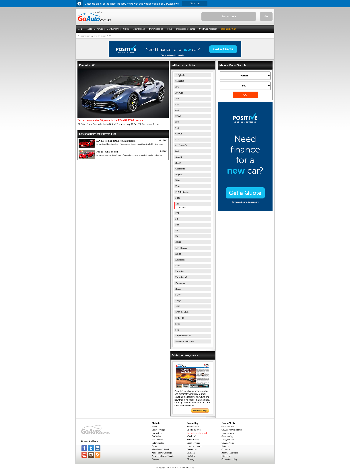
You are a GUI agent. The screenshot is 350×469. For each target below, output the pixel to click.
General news (193, 449)
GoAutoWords (227, 443)
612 (177, 128)
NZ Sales (191, 456)
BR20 (178, 163)
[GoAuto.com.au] (93, 23)
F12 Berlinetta (181, 192)
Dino (177, 180)
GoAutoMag (227, 436)
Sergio (178, 300)
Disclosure (226, 456)
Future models (158, 443)
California (180, 168)
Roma (178, 289)
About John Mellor (229, 452)
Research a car (193, 426)
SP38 (177, 324)
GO (266, 16)
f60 (110, 36)
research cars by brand (89, 36)
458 (177, 104)
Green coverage (193, 443)
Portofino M (181, 277)
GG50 (178, 242)
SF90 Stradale (181, 312)
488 (177, 110)
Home (154, 426)
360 (177, 98)
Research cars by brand (197, 433)
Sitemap (155, 459)
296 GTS (179, 93)
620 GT (178, 133)
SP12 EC (179, 318)
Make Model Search (160, 449)
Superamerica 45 (183, 335)
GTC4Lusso (181, 248)
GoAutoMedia (227, 426)
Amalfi (178, 157)
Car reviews (157, 433)
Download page (200, 410)
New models (157, 439)
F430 (177, 198)
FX (176, 236)
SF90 (177, 306)
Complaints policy (229, 459)
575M (178, 116)
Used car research (194, 446)
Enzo (177, 186)
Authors (225, 446)
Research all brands (184, 341)
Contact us (226, 449)
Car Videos (157, 436)
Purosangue (180, 283)
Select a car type (194, 430)
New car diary (193, 439)
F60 (177, 203)
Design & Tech (227, 439)
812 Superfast (181, 145)
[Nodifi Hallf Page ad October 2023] (245, 210)
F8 (176, 219)
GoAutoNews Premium (231, 430)
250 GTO (179, 81)
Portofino (179, 271)
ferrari (103, 36)
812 (177, 139)
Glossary (191, 459)
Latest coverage (158, 430)
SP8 (177, 330)
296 (177, 87)
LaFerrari (179, 259)
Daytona (179, 174)
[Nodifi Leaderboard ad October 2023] (175, 56)
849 (177, 151)
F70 (177, 213)
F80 (177, 224)
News (154, 446)
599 (177, 122)
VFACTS (191, 452)
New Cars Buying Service (163, 456)
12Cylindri (180, 75)
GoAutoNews (227, 433)
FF (176, 230)
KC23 (178, 254)
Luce (177, 265)
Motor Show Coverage (162, 452)
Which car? (191, 436)
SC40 (177, 295)
